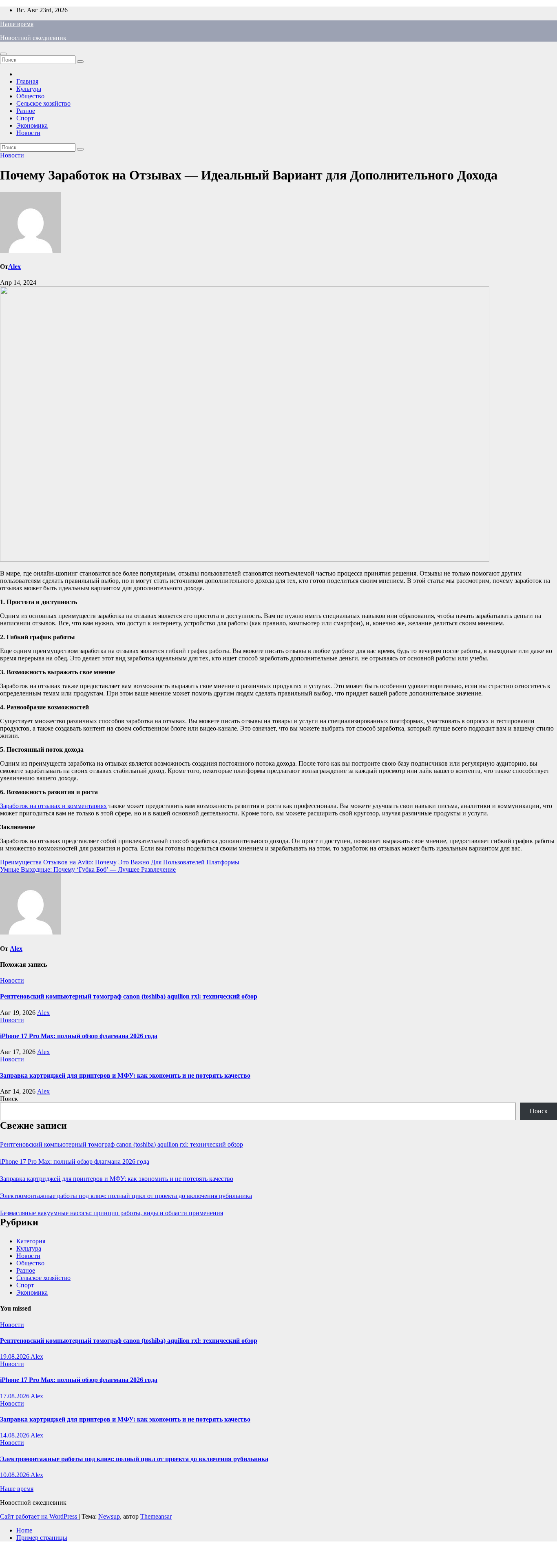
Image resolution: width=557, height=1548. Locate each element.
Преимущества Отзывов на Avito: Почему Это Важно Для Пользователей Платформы (119, 862)
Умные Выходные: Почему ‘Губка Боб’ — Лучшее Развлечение (88, 869)
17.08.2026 (15, 1396)
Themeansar (156, 1516)
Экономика (32, 125)
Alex (14, 266)
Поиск (9, 1098)
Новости (28, 132)
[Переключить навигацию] (3, 54)
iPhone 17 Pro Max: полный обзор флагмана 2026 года (78, 1035)
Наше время (16, 23)
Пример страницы (41, 1537)
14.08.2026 (15, 1435)
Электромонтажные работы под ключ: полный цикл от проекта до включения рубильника (126, 1195)
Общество (30, 96)
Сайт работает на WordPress (39, 1516)
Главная (27, 81)
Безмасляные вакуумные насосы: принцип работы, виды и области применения (111, 1212)
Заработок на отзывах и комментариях (53, 805)
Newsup (109, 1516)
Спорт (25, 118)
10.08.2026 (15, 1474)
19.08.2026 (15, 1356)
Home (24, 1530)
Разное (25, 110)
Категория (30, 1241)
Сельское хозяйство (43, 103)
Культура (28, 88)
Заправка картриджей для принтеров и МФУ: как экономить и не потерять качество (125, 1075)
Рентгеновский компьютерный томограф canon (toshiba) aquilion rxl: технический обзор (128, 996)
